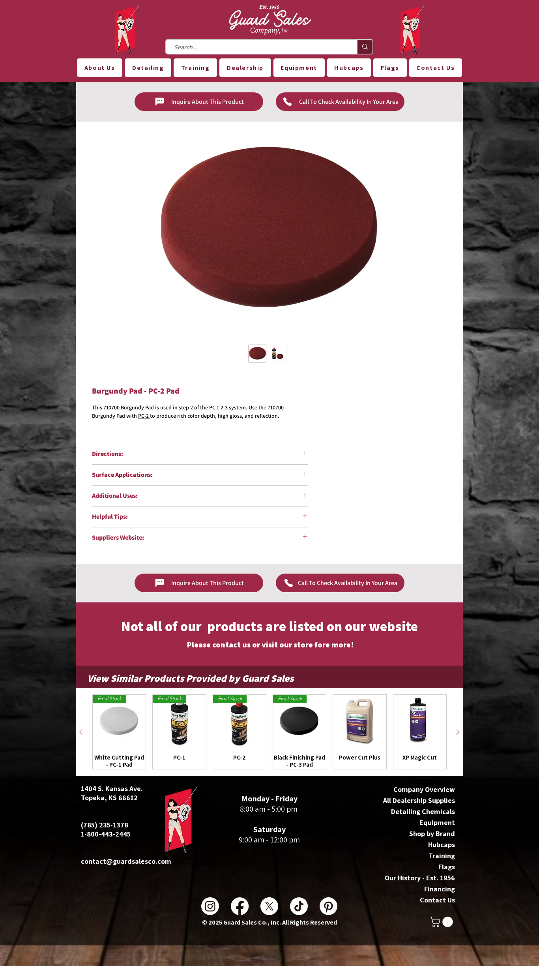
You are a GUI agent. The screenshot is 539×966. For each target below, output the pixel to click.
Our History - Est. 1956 (420, 877)
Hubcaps (441, 844)
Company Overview (424, 789)
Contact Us (437, 899)
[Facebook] (240, 906)
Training (442, 855)
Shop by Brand (432, 833)
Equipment (437, 822)
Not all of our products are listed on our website (269, 626)
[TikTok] (299, 906)
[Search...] (364, 47)
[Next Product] (458, 732)
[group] (269, 732)
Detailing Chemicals (423, 811)
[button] (99, 67)
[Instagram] (210, 906)
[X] (269, 906)
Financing (439, 888)
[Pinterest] (328, 906)
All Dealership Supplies (419, 800)
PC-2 (144, 415)
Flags (446, 866)
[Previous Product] (81, 732)
